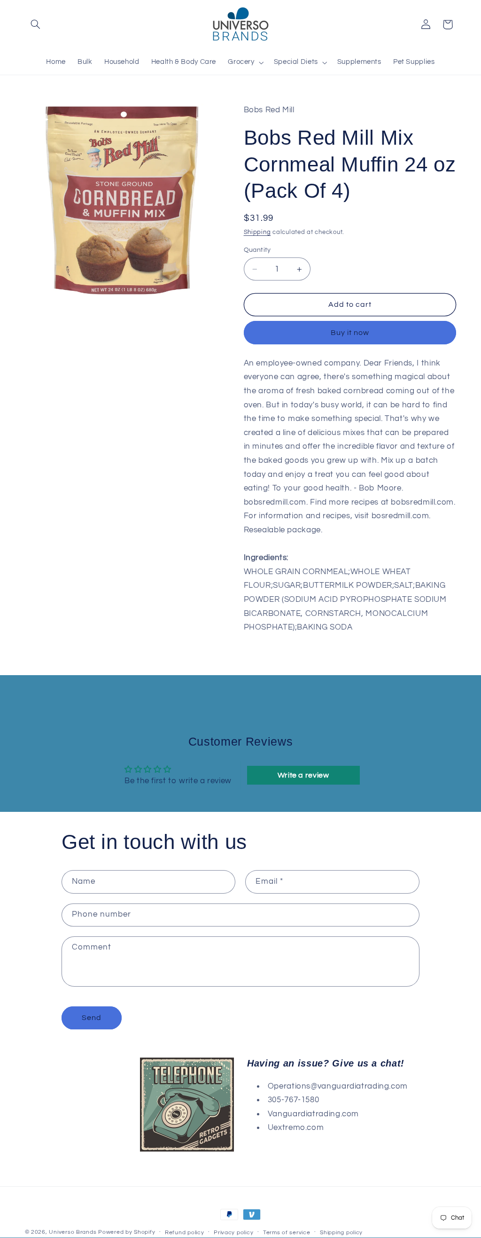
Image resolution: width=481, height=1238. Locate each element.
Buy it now (350, 332)
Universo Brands (72, 1232)
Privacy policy (233, 1232)
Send (91, 1017)
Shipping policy (341, 1232)
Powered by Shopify (126, 1232)
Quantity (257, 250)
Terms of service (286, 1232)
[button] (36, 24)
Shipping (257, 232)
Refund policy (184, 1232)
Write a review (303, 775)
